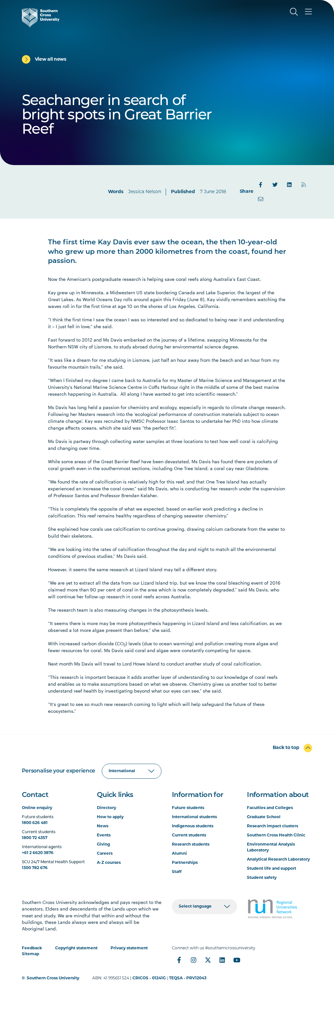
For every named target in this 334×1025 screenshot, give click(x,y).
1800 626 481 (35, 823)
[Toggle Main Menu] (308, 12)
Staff (177, 872)
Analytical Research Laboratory (278, 860)
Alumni (179, 854)
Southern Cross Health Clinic (276, 835)
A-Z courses (109, 863)
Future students (188, 808)
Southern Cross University (53, 978)
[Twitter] (275, 184)
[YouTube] (236, 960)
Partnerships (185, 863)
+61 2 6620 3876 (37, 853)
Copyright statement (76, 948)
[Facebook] (260, 184)
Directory (106, 808)
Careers (105, 854)
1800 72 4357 (34, 838)
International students (194, 817)
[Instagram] (193, 960)
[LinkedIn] (289, 184)
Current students (189, 835)
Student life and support (271, 869)
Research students (190, 845)
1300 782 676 (35, 868)
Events (104, 835)
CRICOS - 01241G (149, 978)
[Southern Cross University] (40, 18)
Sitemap (30, 954)
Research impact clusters (272, 826)
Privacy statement (129, 948)
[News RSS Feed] (303, 184)
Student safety (262, 878)
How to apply (110, 817)
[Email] (260, 199)
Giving (103, 845)
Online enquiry (37, 808)
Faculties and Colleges (270, 808)
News (102, 826)
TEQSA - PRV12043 (187, 978)
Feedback (32, 948)
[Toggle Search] (294, 12)
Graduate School (264, 817)
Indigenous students (192, 826)
